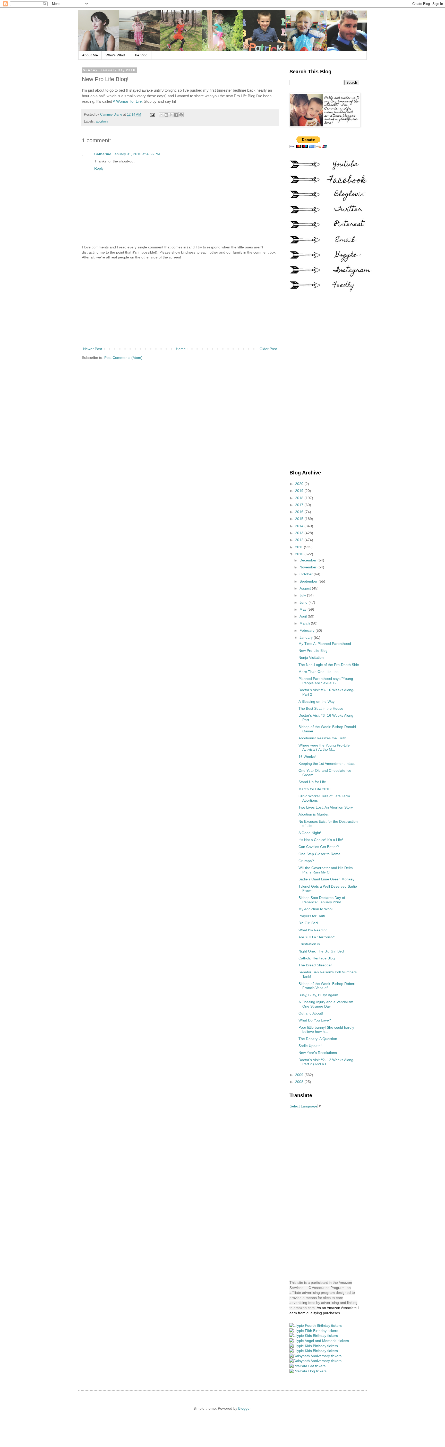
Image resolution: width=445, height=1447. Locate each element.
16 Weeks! (307, 757)
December (308, 560)
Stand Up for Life (312, 782)
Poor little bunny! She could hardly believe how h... (326, 1029)
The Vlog (140, 55)
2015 (299, 519)
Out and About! (310, 1013)
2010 (299, 554)
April (303, 616)
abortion (102, 121)
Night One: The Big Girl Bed (321, 951)
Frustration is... (310, 944)
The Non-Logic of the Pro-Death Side (328, 665)
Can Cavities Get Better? (318, 847)
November (308, 567)
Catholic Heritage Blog (316, 958)
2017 (299, 505)
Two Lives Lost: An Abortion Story (325, 807)
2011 (299, 547)
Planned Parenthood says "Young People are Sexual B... (325, 681)
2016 (299, 512)
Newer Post (92, 349)
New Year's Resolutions (317, 1053)
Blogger (244, 1408)
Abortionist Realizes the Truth (322, 738)
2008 (299, 1082)
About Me (90, 55)
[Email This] (161, 114)
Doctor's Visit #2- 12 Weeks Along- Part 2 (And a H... (326, 1062)
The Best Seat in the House (320, 708)
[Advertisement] (180, 303)
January (306, 637)
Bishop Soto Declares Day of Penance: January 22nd (321, 900)
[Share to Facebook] (176, 114)
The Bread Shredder (315, 965)
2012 (299, 540)
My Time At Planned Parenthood (324, 644)
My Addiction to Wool (315, 909)
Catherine (102, 154)
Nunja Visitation (311, 657)
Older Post (268, 349)
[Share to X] (171, 114)
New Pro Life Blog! (313, 650)
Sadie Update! (310, 1046)
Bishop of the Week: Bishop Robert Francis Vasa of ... (326, 986)
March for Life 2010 (314, 789)
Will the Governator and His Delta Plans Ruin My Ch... (325, 870)
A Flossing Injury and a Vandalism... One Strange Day (327, 1004)
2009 (299, 1075)
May (303, 609)
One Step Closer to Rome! (319, 854)
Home (181, 349)
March (305, 623)
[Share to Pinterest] (181, 114)
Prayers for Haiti (311, 916)
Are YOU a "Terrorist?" (316, 937)
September (309, 581)
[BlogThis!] (166, 114)
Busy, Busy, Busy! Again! (318, 995)
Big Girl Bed (308, 923)
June (304, 602)
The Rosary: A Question (317, 1039)
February (307, 630)
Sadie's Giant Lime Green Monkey (326, 879)
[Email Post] (152, 114)
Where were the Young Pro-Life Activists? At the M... (324, 747)
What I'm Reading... (314, 930)
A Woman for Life (127, 101)
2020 (299, 484)
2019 (299, 491)
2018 (299, 498)
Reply (99, 168)
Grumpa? (306, 861)
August (305, 588)
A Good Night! (309, 833)
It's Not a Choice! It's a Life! (320, 840)
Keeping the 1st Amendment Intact (326, 763)
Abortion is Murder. (313, 814)
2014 (299, 526)
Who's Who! (115, 55)
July (303, 595)
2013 (299, 533)
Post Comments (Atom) (123, 358)
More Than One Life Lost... (320, 672)
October (306, 574)
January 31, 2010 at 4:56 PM (136, 154)
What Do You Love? (314, 1020)
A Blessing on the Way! (317, 701)
